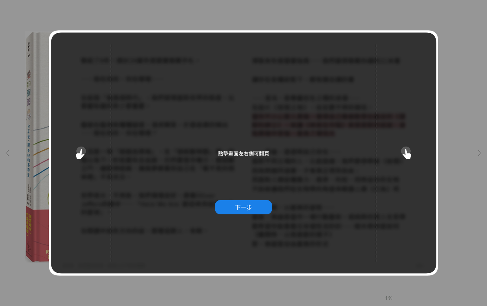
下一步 (243, 207)
